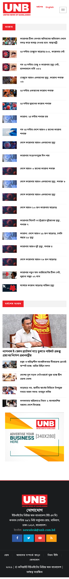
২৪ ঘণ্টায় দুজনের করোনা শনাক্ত (35, 104)
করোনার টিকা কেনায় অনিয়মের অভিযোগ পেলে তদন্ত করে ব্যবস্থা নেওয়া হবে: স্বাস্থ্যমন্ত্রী (43, 41)
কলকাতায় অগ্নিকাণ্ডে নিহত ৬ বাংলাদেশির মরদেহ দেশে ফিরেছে (40, 403)
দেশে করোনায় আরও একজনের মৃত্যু (37, 143)
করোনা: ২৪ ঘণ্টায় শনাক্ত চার (34, 117)
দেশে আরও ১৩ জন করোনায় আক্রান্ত (38, 208)
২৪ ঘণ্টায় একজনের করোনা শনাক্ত (37, 91)
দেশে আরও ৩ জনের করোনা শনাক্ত (37, 169)
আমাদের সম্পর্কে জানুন (28, 555)
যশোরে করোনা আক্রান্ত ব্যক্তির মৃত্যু (37, 286)
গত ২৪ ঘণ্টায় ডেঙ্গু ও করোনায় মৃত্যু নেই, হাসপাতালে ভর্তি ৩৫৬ (39, 67)
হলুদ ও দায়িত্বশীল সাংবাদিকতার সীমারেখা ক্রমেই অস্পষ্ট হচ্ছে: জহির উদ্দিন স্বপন (43, 364)
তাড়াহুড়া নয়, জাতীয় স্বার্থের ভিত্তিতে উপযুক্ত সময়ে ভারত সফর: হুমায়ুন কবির (41, 390)
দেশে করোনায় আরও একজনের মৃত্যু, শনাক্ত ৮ (42, 182)
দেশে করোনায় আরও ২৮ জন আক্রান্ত (38, 260)
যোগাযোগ (35, 560)
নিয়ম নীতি (53, 555)
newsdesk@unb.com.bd (34, 530)
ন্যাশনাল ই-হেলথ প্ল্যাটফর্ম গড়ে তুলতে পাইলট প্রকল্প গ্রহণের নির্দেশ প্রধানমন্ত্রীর (32, 353)
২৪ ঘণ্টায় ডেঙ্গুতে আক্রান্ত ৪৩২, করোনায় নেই (42, 52)
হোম (6, 555)
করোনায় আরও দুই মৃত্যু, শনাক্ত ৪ (36, 247)
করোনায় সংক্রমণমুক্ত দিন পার (34, 156)
